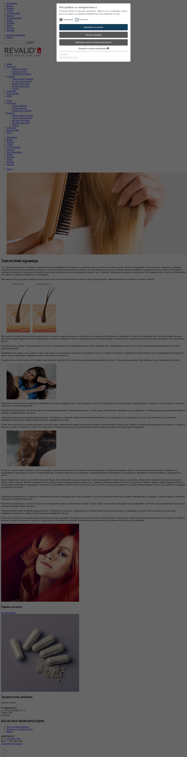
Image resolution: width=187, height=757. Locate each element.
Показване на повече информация (92, 48)
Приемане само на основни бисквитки (93, 42)
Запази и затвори (93, 35)
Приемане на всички (93, 27)
